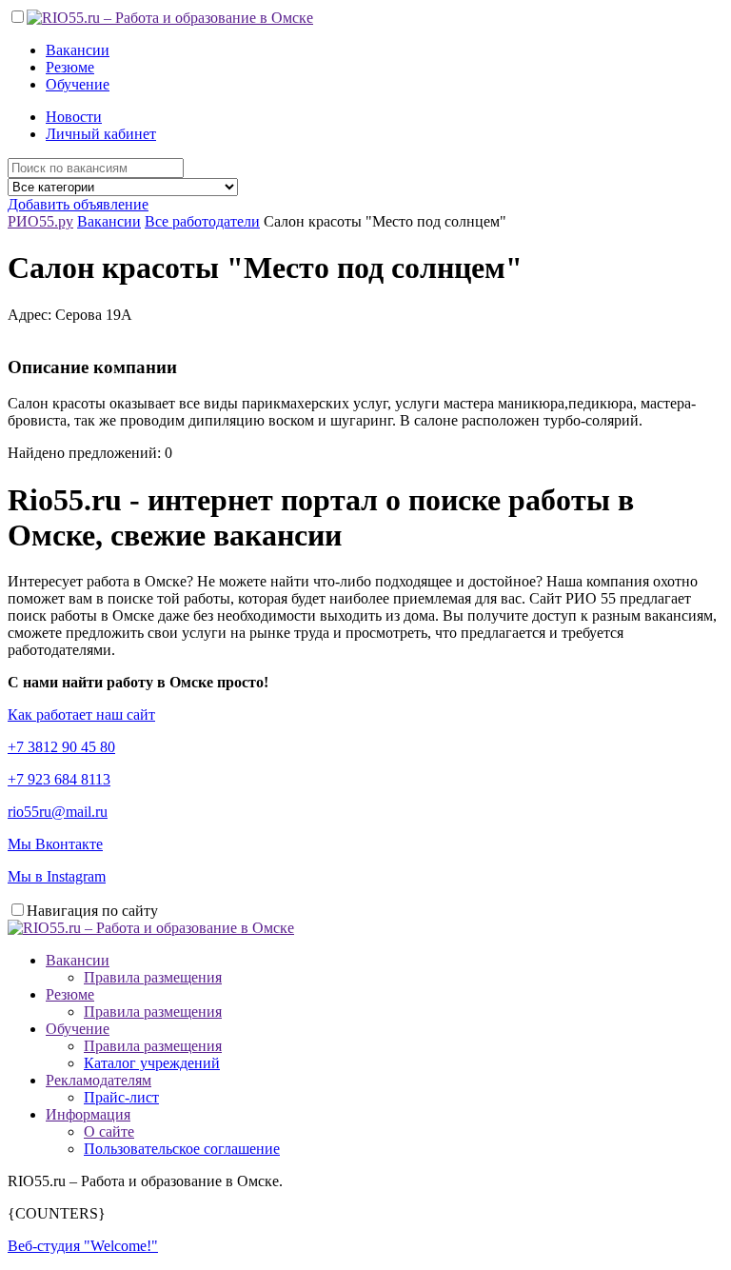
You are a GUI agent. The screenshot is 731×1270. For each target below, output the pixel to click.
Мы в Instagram (57, 876)
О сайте (109, 1131)
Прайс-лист (121, 1097)
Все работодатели (202, 221)
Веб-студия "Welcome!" (83, 1246)
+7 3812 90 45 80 (61, 747)
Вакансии (77, 50)
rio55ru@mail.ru (58, 812)
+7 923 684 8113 (59, 779)
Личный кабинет (101, 134)
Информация (88, 1114)
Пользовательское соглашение (182, 1149)
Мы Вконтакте (55, 844)
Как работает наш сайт (81, 714)
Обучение (77, 84)
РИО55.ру (40, 221)
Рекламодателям (98, 1080)
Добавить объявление (78, 204)
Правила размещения (153, 977)
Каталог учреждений (152, 1063)
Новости (74, 117)
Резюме (70, 67)
